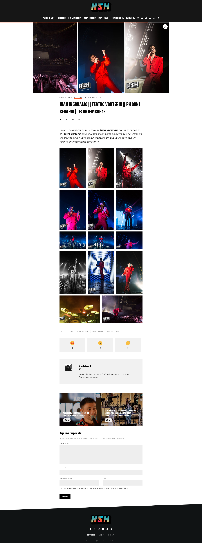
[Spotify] (146, 18)
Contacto (111, 535)
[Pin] (73, 120)
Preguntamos (74, 18)
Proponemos (48, 18)
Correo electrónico (66, 478)
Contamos (61, 18)
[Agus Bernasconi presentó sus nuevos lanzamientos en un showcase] (80, 409)
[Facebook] (90, 529)
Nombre (63, 468)
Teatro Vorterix (113, 331)
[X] (94, 529)
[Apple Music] (150, 18)
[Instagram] (138, 18)
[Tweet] (67, 120)
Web (104, 478)
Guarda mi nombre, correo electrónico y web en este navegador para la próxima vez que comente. (96, 488)
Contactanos (118, 18)
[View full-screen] (165, 26)
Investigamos (89, 18)
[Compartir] (60, 120)
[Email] (79, 120)
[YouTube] (142, 18)
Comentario (64, 443)
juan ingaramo (83, 331)
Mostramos (104, 18)
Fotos (72, 331)
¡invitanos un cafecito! (96, 535)
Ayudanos (130, 18)
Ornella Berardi (66, 97)
